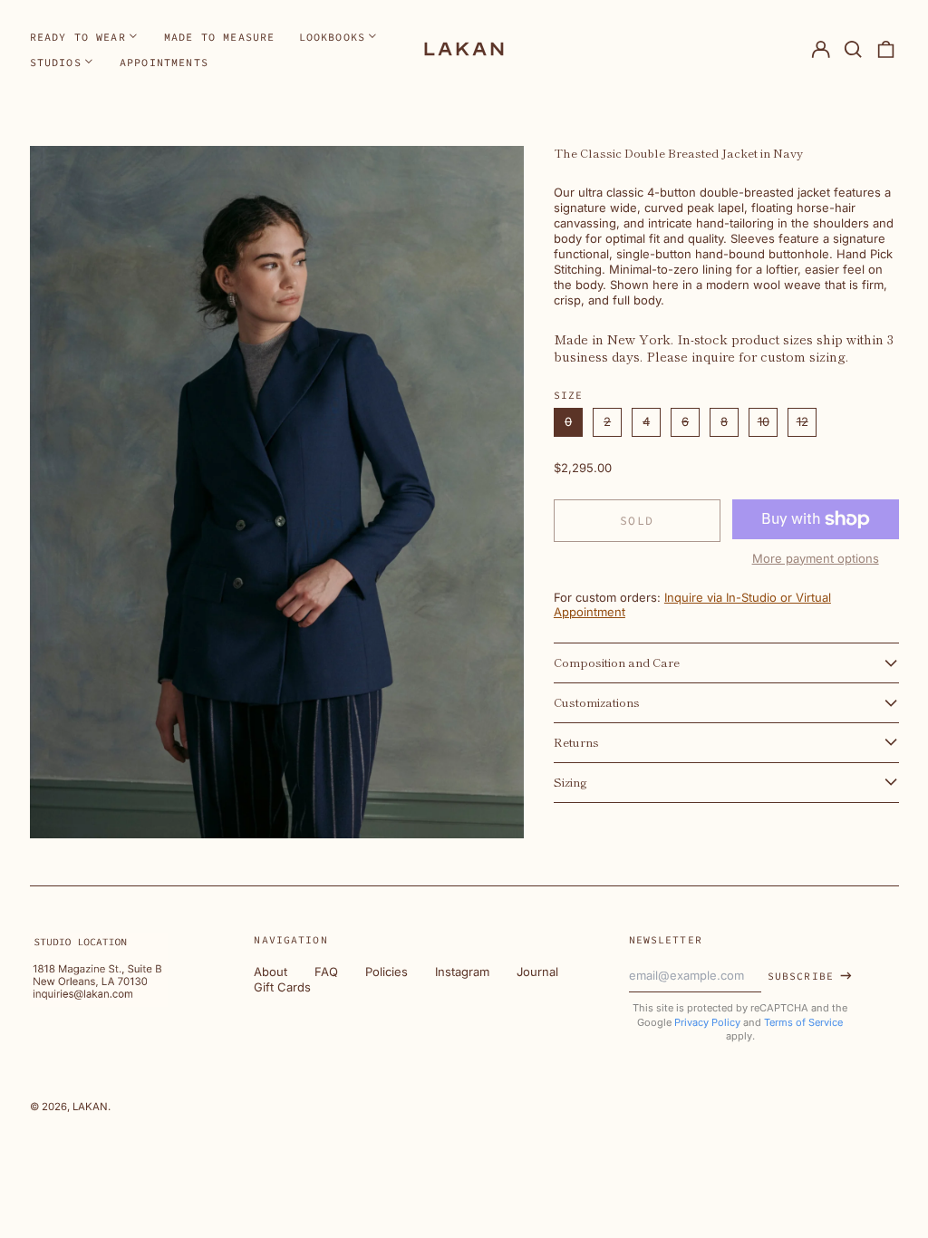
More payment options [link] (815, 558)
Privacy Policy (707, 1022)
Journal (537, 971)
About (270, 971)
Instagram (462, 971)
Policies (386, 971)
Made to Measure (220, 37)
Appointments (164, 62)
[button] (853, 49)
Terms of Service (803, 1022)
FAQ (326, 971)
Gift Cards (282, 987)
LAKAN (90, 1106)
